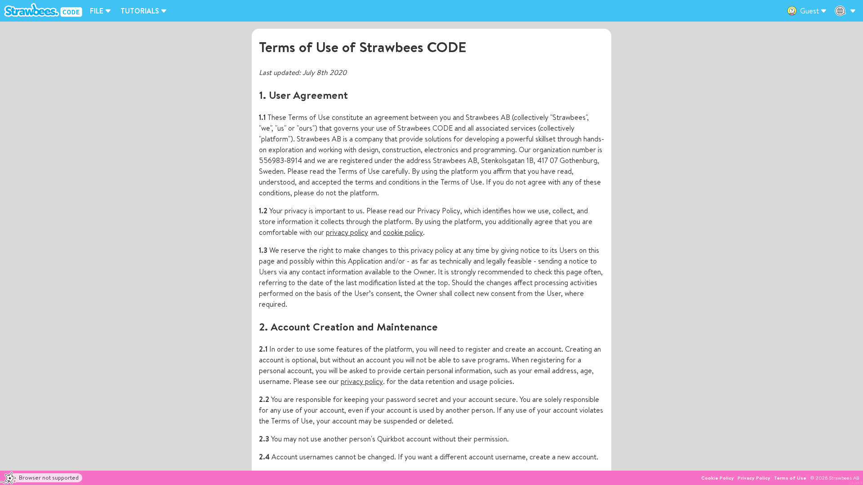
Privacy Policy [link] (754, 477)
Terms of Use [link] (790, 477)
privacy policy (347, 232)
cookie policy (403, 232)
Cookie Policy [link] (717, 477)
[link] (45, 10)
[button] (41, 478)
